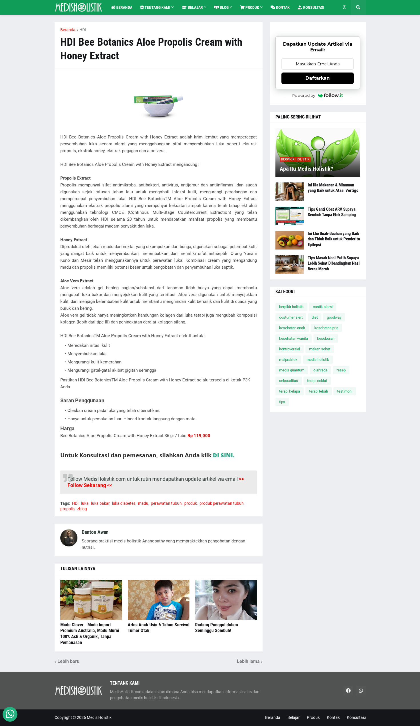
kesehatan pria (326, 328)
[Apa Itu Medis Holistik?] (317, 152)
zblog (82, 509)
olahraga (320, 370)
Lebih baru (68, 661)
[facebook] (348, 690)
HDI (82, 30)
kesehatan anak (292, 328)
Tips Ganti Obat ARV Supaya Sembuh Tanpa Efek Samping (332, 212)
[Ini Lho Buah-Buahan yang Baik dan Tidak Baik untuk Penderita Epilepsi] (289, 240)
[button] (344, 7)
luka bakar (100, 503)
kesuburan (325, 338)
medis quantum (291, 370)
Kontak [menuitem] (282, 7)
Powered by (303, 95)
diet (315, 317)
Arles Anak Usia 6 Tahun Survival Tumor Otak (158, 628)
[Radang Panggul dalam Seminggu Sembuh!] (226, 600)
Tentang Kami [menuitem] (157, 7)
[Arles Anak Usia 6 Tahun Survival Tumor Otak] (158, 600)
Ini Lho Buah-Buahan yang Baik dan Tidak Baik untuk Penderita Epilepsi (334, 239)
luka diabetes (123, 503)
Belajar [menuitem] (195, 7)
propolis (67, 509)
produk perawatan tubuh (221, 503)
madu (143, 503)
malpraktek (288, 359)
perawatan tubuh (166, 503)
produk (190, 503)
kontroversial (289, 349)
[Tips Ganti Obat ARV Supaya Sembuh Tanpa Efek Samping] (289, 216)
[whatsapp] (361, 690)
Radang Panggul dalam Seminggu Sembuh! (216, 628)
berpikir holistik (291, 307)
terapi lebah (318, 391)
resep (341, 370)
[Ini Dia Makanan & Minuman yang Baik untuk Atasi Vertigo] (289, 191)
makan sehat (319, 349)
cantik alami (323, 307)
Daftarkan (317, 78)
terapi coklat (317, 381)
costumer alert (291, 317)
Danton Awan (95, 532)
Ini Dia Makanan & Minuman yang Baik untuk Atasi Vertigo (333, 187)
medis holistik (318, 359)
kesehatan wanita (293, 338)
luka (85, 503)
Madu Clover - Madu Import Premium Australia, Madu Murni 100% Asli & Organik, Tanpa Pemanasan (89, 633)
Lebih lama (248, 661)
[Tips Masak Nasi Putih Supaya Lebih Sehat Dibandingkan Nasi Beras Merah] (289, 264)
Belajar (293, 717)
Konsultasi (356, 717)
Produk (313, 717)
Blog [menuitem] (224, 7)
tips (282, 402)
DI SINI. (224, 455)
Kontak (333, 717)
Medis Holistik (99, 717)
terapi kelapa (289, 391)
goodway (334, 317)
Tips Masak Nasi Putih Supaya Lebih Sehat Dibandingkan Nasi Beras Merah (334, 263)
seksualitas (288, 381)
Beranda (67, 30)
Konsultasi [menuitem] (313, 7)
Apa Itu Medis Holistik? (306, 168)
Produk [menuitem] (252, 7)
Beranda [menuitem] (123, 7)
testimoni (344, 391)
